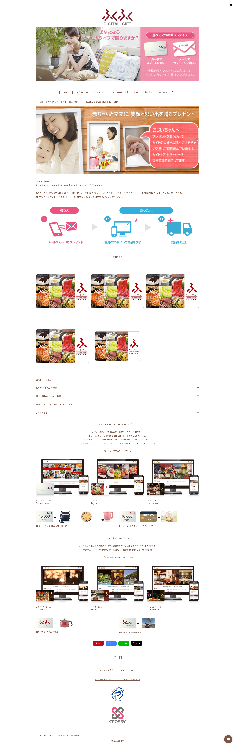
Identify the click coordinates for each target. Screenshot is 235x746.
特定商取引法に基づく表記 (68, 736)
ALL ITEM (99, 92)
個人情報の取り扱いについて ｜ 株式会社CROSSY (117, 679)
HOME (66, 92)
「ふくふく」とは (81, 92)
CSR (136, 92)
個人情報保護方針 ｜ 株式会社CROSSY (117, 670)
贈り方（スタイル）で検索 (56, 102)
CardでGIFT (75, 102)
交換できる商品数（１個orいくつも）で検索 (54, 404)
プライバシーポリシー (46, 736)
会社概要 (148, 92)
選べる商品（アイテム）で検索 (48, 396)
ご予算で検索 (42, 413)
